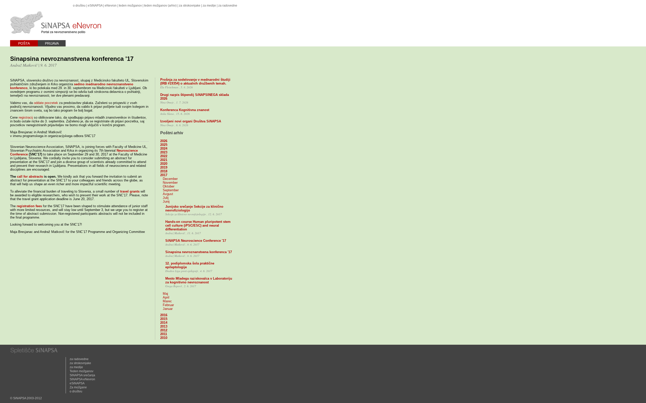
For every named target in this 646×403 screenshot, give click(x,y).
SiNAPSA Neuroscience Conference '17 (195, 241)
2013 (163, 326)
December (170, 179)
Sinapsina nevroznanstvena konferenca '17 (198, 252)
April (166, 297)
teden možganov (130, 5)
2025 (163, 145)
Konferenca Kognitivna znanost (184, 110)
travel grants (130, 191)
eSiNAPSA (95, 5)
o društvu (79, 5)
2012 (163, 330)
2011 (163, 334)
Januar (168, 309)
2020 (163, 164)
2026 (163, 141)
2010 (163, 338)
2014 (163, 323)
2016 (163, 315)
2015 (163, 319)
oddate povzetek (46, 103)
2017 (163, 175)
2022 (163, 156)
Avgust (168, 194)
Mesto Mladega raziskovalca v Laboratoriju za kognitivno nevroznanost (198, 280)
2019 (163, 167)
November (170, 182)
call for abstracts (30, 176)
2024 (163, 148)
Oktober (168, 186)
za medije (209, 5)
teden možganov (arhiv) (160, 5)
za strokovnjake (189, 5)
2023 (163, 152)
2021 (163, 160)
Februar (168, 305)
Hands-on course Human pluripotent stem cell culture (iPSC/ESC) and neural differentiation (198, 225)
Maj (165, 293)
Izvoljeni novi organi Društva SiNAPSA (190, 121)
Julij (166, 198)
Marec (167, 301)
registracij (26, 117)
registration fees (29, 206)
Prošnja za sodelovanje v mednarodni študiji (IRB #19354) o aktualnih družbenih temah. (195, 81)
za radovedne (227, 5)
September (171, 190)
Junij (166, 201)
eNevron (111, 5)
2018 (163, 171)
